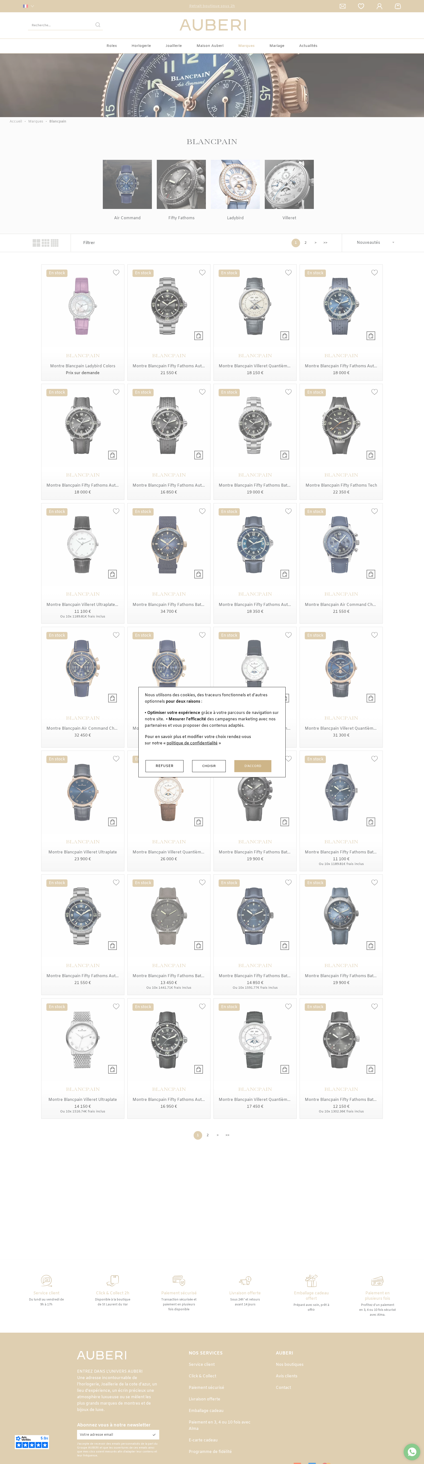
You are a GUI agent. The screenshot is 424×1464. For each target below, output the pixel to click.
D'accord (252, 766)
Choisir (209, 766)
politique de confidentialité (192, 743)
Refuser (164, 766)
